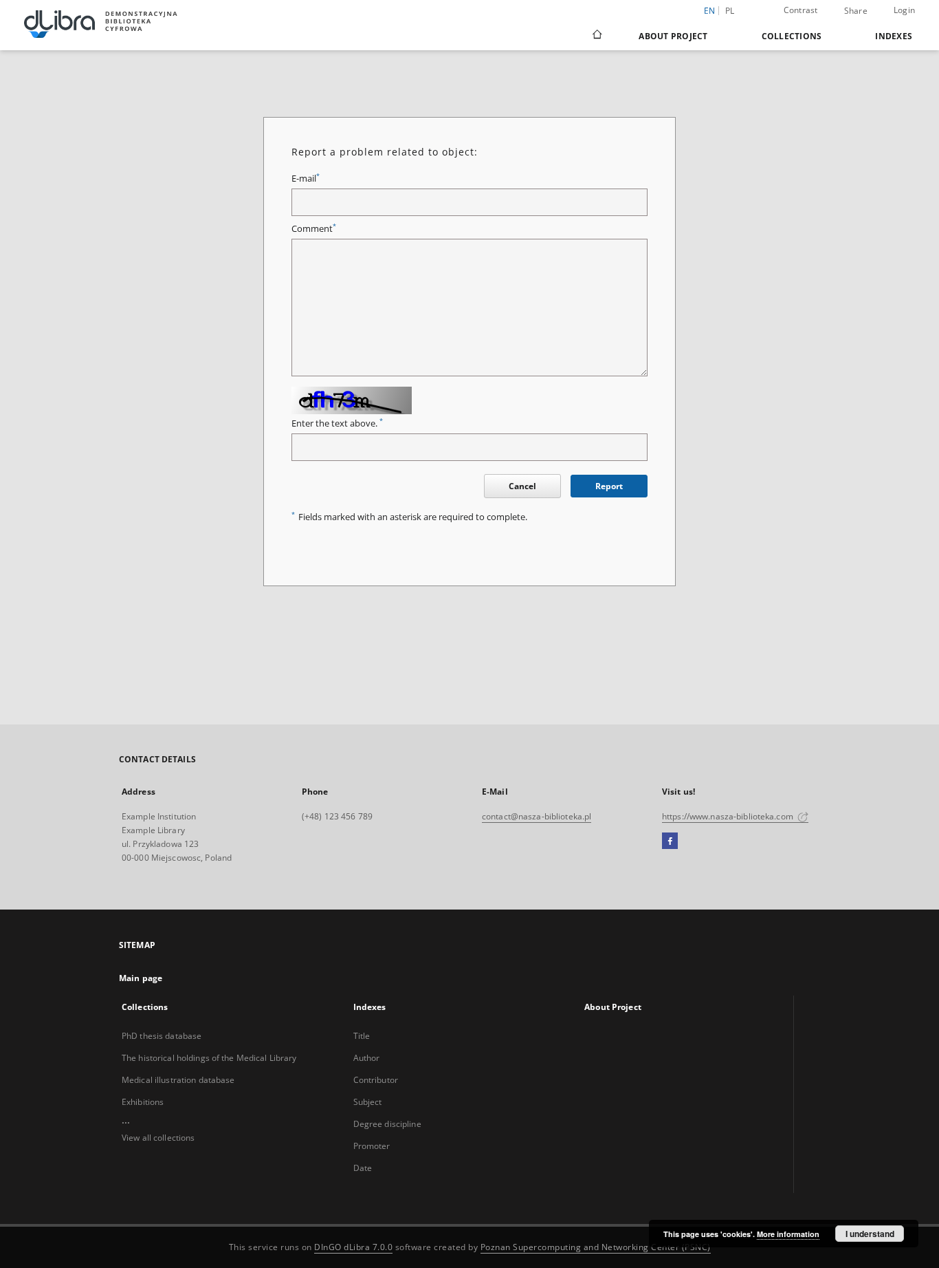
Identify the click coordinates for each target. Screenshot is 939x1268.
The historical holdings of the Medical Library (209, 1058)
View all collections (158, 1137)
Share (856, 11)
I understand (870, 1233)
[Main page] (596, 36)
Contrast (801, 10)
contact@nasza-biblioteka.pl (536, 816)
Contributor (375, 1080)
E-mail (305, 178)
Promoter (371, 1146)
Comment (313, 229)
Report (609, 486)
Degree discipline (387, 1124)
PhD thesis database (161, 1036)
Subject (367, 1102)
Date (362, 1168)
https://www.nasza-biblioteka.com (728, 816)
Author (366, 1058)
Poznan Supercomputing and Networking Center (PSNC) (595, 1247)
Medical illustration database (178, 1080)
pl (730, 10)
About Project (673, 36)
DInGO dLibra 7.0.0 (353, 1247)
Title (362, 1036)
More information (788, 1234)
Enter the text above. (337, 423)
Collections (792, 36)
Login (904, 10)
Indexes (893, 36)
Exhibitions (143, 1102)
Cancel (522, 486)
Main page (140, 978)
